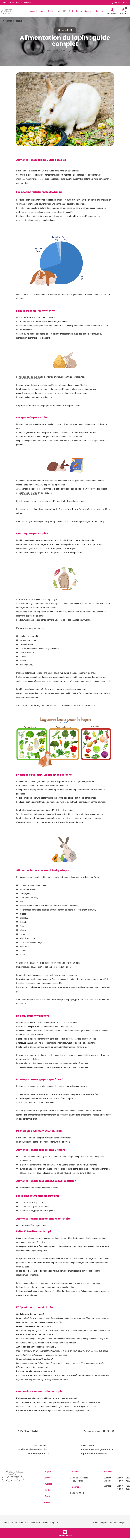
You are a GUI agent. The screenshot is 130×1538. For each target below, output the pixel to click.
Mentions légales (50, 1522)
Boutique (99, 11)
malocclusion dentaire (80, 1111)
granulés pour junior (28, 493)
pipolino (96, 1283)
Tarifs (71, 11)
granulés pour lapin (49, 521)
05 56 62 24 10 (77, 1493)
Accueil (33, 11)
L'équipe (42, 11)
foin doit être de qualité (29, 377)
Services (52, 11)
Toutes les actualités (13, 20)
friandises (24, 818)
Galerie (79, 11)
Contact (87, 11)
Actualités (62, 11)
